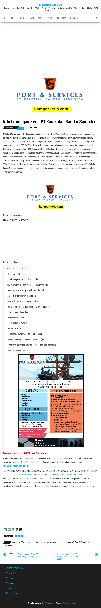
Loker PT (45, 542)
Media (49, 18)
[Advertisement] (50, 41)
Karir (38, 542)
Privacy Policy (12, 573)
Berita (14, 542)
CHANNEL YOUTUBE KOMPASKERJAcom (65, 475)
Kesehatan (61, 18)
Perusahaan (65, 542)
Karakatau (29, 542)
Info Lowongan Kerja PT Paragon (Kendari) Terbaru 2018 (68, 556)
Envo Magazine (68, 603)
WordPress (49, 603)
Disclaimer (10, 578)
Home (13, 18)
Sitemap (9, 583)
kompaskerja (34, 127)
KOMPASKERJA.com (50, 5)
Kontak (9, 588)
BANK (40, 18)
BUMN (31, 18)
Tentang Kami (11, 593)
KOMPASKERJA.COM (14, 568)
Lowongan (54, 542)
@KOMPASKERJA (26, 475)
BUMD (19, 536)
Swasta (74, 18)
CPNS (21, 18)
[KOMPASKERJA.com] (4, 18)
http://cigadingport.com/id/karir (16, 466)
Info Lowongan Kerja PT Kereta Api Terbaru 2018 (28, 555)
